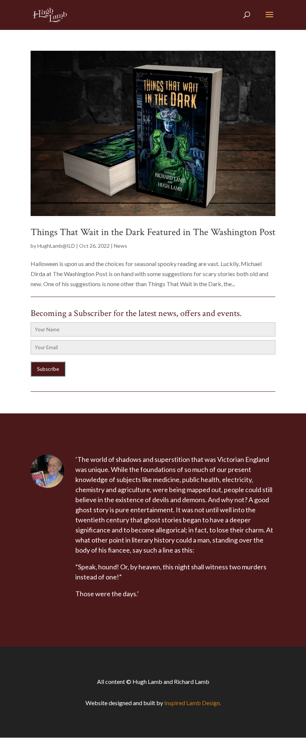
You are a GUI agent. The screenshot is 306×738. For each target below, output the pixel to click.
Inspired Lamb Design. (192, 702)
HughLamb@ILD (56, 246)
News (120, 246)
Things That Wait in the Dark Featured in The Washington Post (153, 232)
